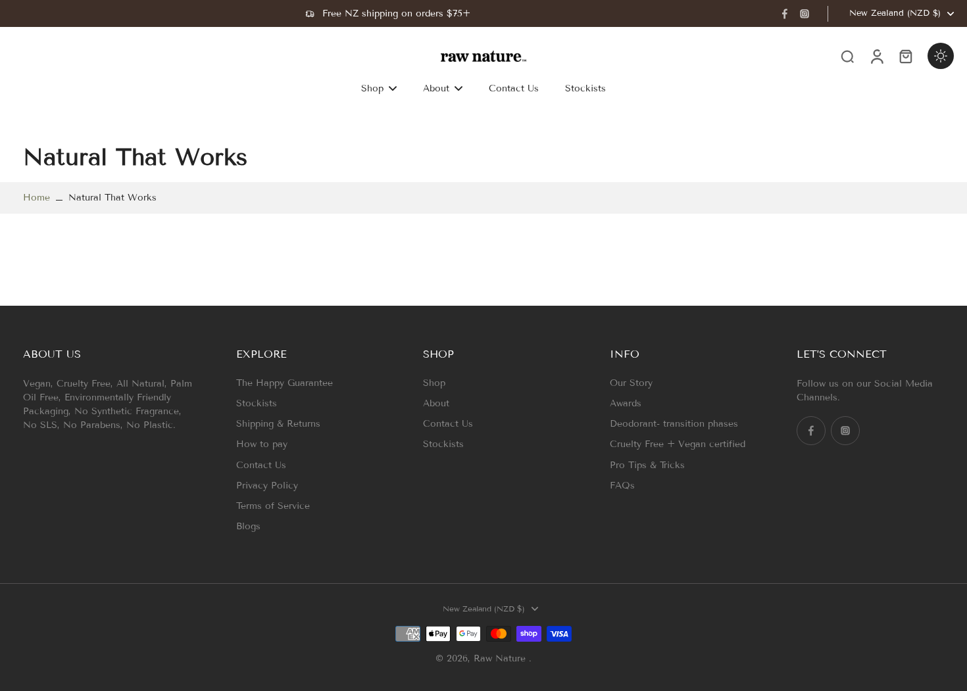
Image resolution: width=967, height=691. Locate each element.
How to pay (261, 444)
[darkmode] (941, 56)
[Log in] (876, 56)
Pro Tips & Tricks (647, 465)
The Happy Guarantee (284, 383)
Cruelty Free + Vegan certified (677, 444)
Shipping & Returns (278, 423)
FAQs (622, 485)
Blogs (248, 526)
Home (36, 197)
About (436, 403)
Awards (625, 403)
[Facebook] (785, 14)
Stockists (256, 403)
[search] (847, 56)
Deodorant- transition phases (674, 423)
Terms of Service (273, 506)
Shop (434, 383)
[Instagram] (804, 14)
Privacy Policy (267, 485)
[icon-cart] (905, 56)
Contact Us (261, 465)
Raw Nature (501, 658)
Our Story (631, 383)
